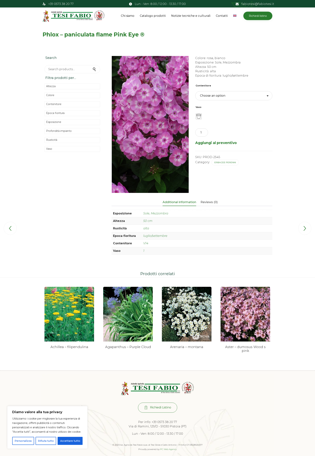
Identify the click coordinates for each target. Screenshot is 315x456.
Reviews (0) (209, 202)
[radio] (198, 116)
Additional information (179, 202)
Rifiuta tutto (46, 441)
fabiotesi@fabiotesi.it (257, 4)
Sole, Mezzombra (155, 213)
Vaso (198, 107)
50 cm (147, 221)
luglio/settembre (155, 236)
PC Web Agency (168, 449)
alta (146, 228)
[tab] (181, 202)
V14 (145, 243)
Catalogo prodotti (153, 16)
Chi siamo (127, 16)
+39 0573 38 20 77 (61, 4)
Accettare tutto (70, 441)
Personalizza (23, 441)
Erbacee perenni (225, 162)
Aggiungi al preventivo (216, 143)
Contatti (222, 16)
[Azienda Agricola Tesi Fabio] (74, 15)
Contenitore (203, 85)
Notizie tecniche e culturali (190, 16)
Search (94, 69)
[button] (257, 16)
